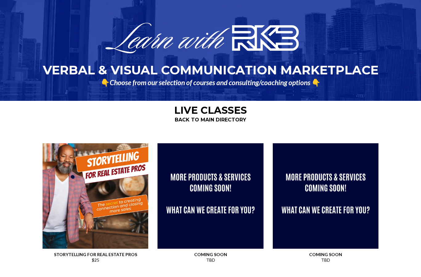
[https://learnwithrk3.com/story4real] (95, 196)
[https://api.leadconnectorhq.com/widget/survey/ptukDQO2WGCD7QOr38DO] (210, 196)
